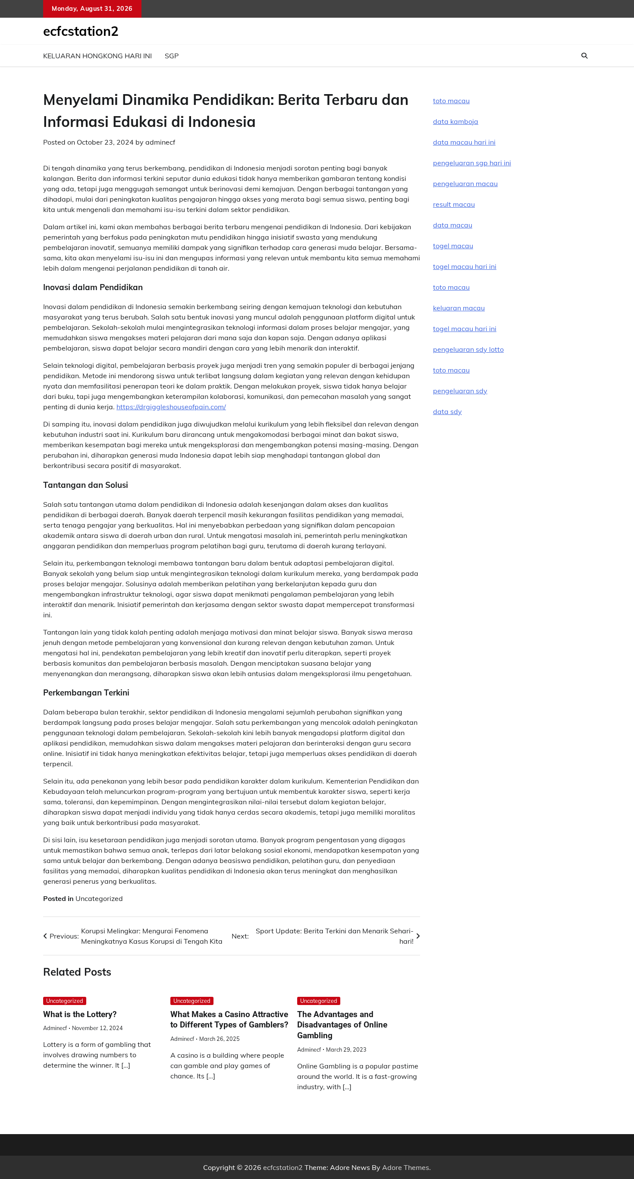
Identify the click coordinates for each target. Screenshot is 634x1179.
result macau (454, 204)
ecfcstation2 (81, 31)
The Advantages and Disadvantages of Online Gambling (342, 1025)
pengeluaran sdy (460, 390)
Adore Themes (405, 1167)
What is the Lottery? (79, 1014)
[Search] (584, 55)
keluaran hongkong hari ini (97, 55)
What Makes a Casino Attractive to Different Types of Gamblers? (229, 1019)
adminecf (160, 142)
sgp (172, 55)
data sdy (447, 411)
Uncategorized (99, 898)
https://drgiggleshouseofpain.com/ (171, 406)
